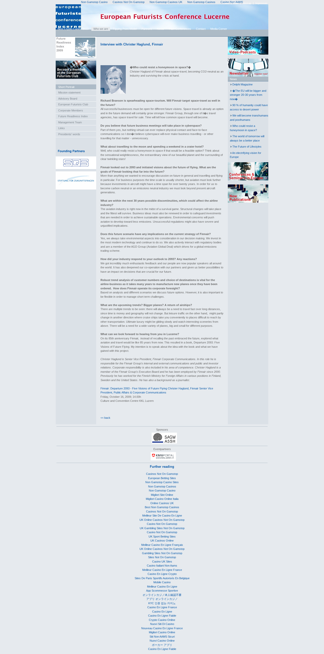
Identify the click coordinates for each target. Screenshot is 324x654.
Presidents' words (69, 134)
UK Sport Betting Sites (162, 536)
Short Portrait (66, 86)
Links (61, 128)
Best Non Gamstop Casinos (162, 507)
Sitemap (246, 3)
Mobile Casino (162, 582)
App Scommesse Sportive (162, 590)
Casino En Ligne (162, 611)
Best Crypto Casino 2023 (73, 28)
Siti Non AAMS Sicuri (162, 636)
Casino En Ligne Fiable (162, 615)
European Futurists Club (73, 104)
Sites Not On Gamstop (162, 557)
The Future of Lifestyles (246, 146)
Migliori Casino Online (162, 632)
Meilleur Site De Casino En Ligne (162, 515)
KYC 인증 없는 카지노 (162, 603)
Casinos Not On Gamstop (162, 473)
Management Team (70, 122)
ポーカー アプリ (162, 644)
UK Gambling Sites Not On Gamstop (162, 528)
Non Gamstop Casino (162, 490)
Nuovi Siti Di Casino (162, 623)
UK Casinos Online (162, 540)
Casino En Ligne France (162, 607)
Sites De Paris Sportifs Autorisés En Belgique (162, 578)
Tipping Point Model (125, 28)
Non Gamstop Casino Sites (162, 482)
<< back (105, 417)
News (160, 28)
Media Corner (218, 28)
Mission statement (69, 92)
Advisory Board (67, 98)
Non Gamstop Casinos (162, 486)
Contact (201, 28)
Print (235, 3)
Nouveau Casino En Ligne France (162, 628)
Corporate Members (70, 110)
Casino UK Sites (162, 561)
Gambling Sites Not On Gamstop (162, 553)
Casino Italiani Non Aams (162, 565)
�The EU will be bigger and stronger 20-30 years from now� (248, 95)
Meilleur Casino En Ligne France (162, 569)
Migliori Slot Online (162, 494)
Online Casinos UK (162, 503)
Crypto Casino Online (162, 619)
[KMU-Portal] (163, 459)
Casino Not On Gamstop (162, 523)
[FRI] (76, 57)
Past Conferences (180, 28)
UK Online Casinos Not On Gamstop (162, 519)
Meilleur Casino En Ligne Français (162, 544)
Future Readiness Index (73, 116)
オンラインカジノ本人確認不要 (162, 594)
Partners (146, 28)
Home (226, 3)
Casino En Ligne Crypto (162, 573)
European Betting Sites (162, 478)
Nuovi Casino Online (162, 640)
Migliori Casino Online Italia (162, 498)
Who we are (100, 28)
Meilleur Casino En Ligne (162, 586)
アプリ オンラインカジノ (162, 598)
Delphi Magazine (242, 84)
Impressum (261, 3)
